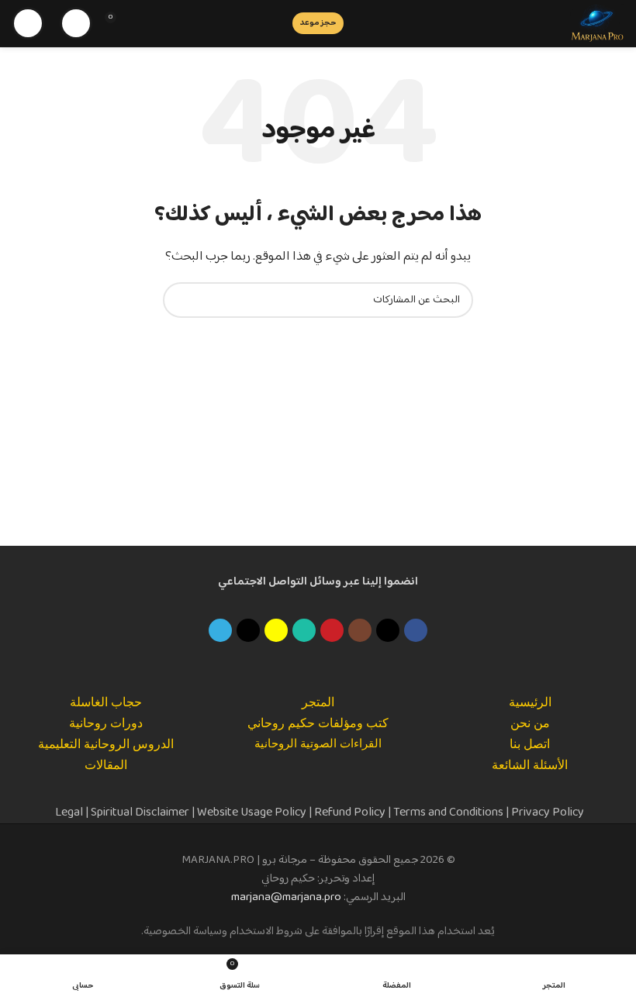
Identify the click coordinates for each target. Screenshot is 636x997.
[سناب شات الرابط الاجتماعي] (276, 630)
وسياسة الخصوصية (185, 931)
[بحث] (181, 300)
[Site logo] (597, 23)
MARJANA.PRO (217, 860)
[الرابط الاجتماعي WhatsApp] (304, 630)
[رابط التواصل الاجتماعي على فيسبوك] (415, 630)
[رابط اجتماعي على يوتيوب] (332, 630)
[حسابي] (76, 23)
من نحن (530, 723)
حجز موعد (318, 23)
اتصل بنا (530, 743)
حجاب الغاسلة (106, 702)
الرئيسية (530, 702)
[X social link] (387, 630)
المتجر (318, 702)
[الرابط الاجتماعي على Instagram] (360, 630)
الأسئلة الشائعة (530, 764)
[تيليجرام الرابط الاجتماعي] (220, 630)
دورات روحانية (106, 723)
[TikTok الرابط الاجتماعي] (248, 630)
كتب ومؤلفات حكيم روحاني (318, 723)
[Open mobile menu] (28, 23)
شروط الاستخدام (266, 931)
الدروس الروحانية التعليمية (106, 743)
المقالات (106, 764)
